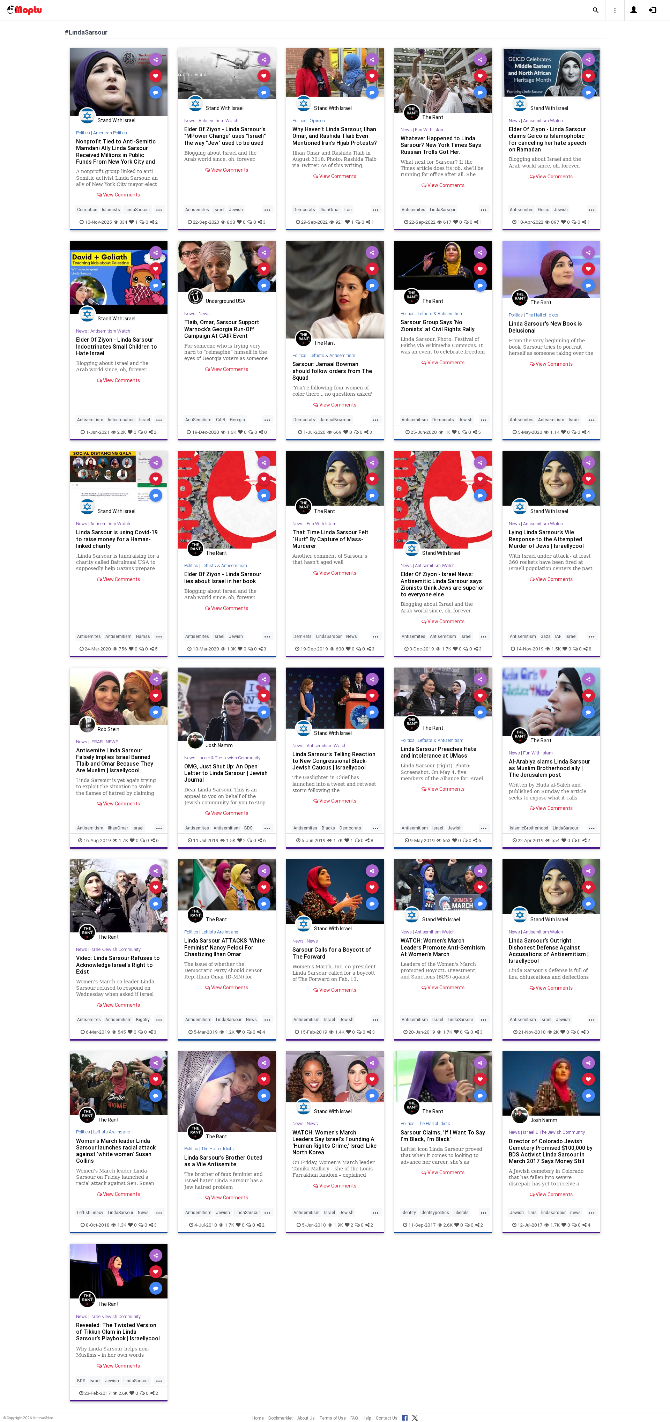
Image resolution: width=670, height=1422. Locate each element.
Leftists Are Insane (219, 932)
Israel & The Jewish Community (229, 758)
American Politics (110, 133)
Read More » (119, 81)
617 (447, 222)
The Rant (432, 117)
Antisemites (197, 209)
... (159, 209)
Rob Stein (108, 729)
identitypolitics (434, 1212)
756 (123, 649)
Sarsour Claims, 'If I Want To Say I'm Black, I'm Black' (443, 1135)
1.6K (231, 432)
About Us (306, 1418)
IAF (558, 636)
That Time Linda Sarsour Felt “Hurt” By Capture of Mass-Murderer (330, 539)
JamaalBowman (335, 419)
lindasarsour (553, 1212)
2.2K (121, 432)
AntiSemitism (198, 419)
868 (231, 222)
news (575, 1212)
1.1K (554, 432)
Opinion (317, 121)
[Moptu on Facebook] (405, 1417)
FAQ (354, 1418)
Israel (219, 209)
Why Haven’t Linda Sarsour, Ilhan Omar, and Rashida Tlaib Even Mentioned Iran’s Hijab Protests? (334, 136)
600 (340, 649)
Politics (83, 133)
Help (367, 1418)
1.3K (231, 649)
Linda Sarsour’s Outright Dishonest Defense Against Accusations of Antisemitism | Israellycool (549, 950)
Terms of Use (332, 1418)
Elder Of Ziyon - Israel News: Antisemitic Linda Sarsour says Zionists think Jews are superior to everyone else (442, 584)
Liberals (461, 1212)
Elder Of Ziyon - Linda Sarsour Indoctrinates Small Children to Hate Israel (116, 346)
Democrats (304, 209)
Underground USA (225, 301)
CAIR (220, 419)
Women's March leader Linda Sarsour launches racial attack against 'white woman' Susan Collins (116, 1150)
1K (447, 432)
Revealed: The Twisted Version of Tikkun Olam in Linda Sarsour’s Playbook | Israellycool (118, 1332)
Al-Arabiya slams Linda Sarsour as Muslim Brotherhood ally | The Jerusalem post (549, 768)
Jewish (236, 209)
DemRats (302, 636)
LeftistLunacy (90, 1212)
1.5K (556, 649)
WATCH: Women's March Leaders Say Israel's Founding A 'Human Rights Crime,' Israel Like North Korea (334, 1142)
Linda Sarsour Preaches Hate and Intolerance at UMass (438, 752)
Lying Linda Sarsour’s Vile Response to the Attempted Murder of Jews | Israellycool (546, 539)
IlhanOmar (330, 209)
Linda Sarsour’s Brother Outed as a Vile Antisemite (223, 1161)
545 (122, 1032)
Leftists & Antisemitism (332, 355)
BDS (248, 828)
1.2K (229, 1032)
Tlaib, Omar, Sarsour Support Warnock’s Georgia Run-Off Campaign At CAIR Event (221, 329)
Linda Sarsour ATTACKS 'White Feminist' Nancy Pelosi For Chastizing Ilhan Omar (224, 947)
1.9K (338, 1225)
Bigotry (143, 1019)
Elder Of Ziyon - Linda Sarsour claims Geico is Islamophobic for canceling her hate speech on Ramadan (547, 139)
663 (446, 840)
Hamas (143, 636)
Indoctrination (121, 419)
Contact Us (386, 1418)
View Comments (121, 195)
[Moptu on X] (415, 1417)
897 (555, 222)
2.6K (448, 1225)
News (189, 121)
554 (555, 840)
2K (556, 1032)
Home (258, 1418)
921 (339, 222)
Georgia (237, 419)
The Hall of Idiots (542, 315)
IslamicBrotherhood (529, 828)
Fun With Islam (430, 130)
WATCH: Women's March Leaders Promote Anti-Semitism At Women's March (443, 947)
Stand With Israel (116, 120)
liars (532, 1212)
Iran (348, 209)
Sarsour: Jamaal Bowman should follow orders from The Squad (332, 370)
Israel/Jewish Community (115, 949)
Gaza (546, 636)
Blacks (328, 828)
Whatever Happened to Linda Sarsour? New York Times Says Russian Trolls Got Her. (441, 145)
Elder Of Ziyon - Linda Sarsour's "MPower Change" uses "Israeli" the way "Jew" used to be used (225, 136)
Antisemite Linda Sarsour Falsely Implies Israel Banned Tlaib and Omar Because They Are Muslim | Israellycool (114, 760)
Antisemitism (90, 419)
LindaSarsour (137, 209)
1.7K (446, 649)
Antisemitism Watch (218, 121)
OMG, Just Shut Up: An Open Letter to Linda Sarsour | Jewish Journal (226, 773)
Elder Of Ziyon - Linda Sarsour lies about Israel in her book (222, 577)
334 (123, 222)
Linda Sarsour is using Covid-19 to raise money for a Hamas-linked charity (117, 539)
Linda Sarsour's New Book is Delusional (545, 327)
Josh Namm (219, 745)
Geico (543, 209)
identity (409, 1212)
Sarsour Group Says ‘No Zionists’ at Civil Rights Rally (438, 325)
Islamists (111, 209)
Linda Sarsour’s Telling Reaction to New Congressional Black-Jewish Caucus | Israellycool (333, 761)
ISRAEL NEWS (104, 742)
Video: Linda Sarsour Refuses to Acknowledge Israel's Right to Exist (118, 964)
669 (337, 432)
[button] (596, 10)
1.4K (339, 1032)
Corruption (87, 209)
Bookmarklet (280, 1418)
